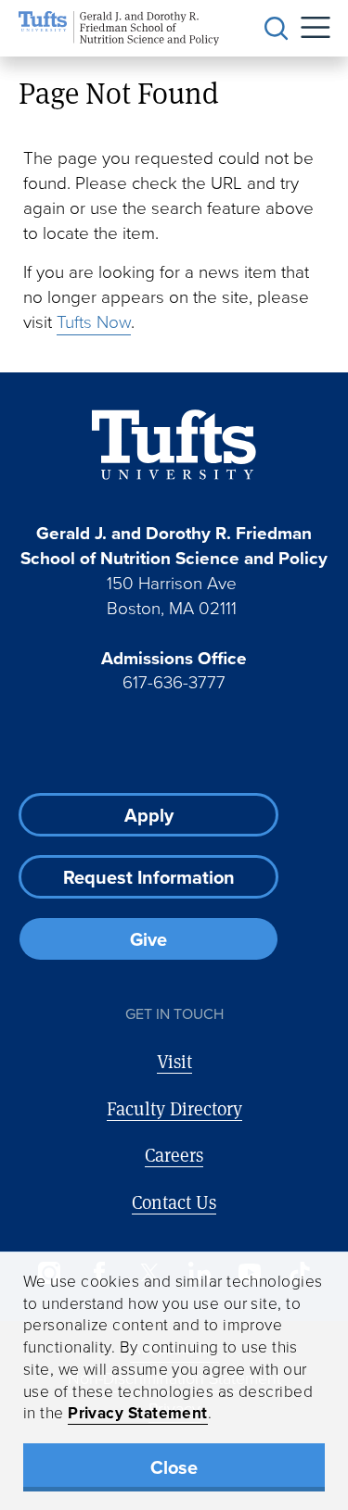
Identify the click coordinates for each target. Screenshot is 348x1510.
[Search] (276, 29)
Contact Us (174, 1201)
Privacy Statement (138, 1413)
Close (174, 1467)
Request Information (149, 877)
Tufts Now (94, 321)
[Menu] (309, 28)
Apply (149, 815)
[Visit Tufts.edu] (174, 445)
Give (148, 939)
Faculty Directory (174, 1108)
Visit (174, 1061)
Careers (174, 1154)
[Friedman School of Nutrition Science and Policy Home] (119, 28)
